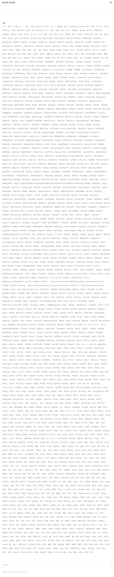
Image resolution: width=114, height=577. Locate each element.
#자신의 (74, 470)
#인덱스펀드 (13, 501)
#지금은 (75, 482)
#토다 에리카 (84, 509)
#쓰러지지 (25, 415)
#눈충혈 (106, 485)
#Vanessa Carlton (85, 493)
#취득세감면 (27, 258)
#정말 (16, 26)
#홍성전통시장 (102, 226)
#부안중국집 (98, 191)
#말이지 (103, 427)
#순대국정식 (26, 223)
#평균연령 (5, 427)
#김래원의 (54, 391)
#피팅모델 (67, 501)
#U (54, 501)
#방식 (61, 485)
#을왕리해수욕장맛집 (67, 191)
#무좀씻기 (96, 117)
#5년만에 (83, 395)
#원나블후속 (26, 70)
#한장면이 (72, 305)
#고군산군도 (6, 368)
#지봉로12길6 (52, 66)
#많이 (45, 34)
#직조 (49, 356)
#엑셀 (53, 533)
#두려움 (104, 529)
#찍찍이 (62, 411)
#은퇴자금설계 (60, 340)
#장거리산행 (89, 85)
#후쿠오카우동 (6, 340)
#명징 (106, 219)
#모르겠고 (93, 407)
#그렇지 (20, 419)
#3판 (101, 372)
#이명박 (38, 544)
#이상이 (91, 458)
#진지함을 (93, 317)
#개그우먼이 (80, 293)
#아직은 (104, 46)
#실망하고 (75, 289)
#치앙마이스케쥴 (7, 85)
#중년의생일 (82, 128)
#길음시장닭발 (77, 140)
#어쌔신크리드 (43, 434)
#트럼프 (24, 505)
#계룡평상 (72, 109)
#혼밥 (21, 246)
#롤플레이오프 (99, 85)
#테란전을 (5, 289)
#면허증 (4, 525)
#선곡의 (82, 270)
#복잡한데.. (66, 278)
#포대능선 (65, 238)
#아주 (63, 30)
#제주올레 (68, 395)
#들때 (84, 462)
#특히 (103, 446)
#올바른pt (84, 179)
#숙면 (52, 521)
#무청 (59, 372)
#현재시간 (100, 411)
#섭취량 (24, 434)
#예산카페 (17, 219)
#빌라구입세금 (6, 93)
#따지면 (4, 391)
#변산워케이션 (25, 168)
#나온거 (34, 395)
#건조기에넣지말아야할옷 (10, 117)
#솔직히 (35, 54)
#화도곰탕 (72, 124)
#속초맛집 (74, 364)
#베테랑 (102, 501)
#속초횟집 (54, 250)
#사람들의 (38, 478)
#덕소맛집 (5, 250)
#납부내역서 (70, 207)
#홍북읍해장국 (45, 124)
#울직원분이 (14, 317)
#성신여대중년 (43, 89)
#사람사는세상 (96, 387)
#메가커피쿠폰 (46, 187)
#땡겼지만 (21, 348)
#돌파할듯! (54, 289)
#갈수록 (70, 54)
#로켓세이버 (70, 121)
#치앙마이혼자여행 (18, 172)
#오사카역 (74, 391)
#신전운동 (90, 199)
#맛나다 (4, 360)
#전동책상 (66, 246)
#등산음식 (70, 219)
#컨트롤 (12, 505)
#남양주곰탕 (88, 219)
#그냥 (32, 26)
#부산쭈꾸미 (96, 215)
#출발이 (59, 348)
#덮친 (83, 415)
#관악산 (104, 517)
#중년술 (25, 77)
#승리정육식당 (25, 148)
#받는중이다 (47, 313)
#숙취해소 (75, 497)
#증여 (24, 478)
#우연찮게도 (29, 313)
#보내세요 (83, 399)
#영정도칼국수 (30, 109)
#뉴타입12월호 (51, 325)
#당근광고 (29, 172)
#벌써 (29, 50)
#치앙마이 (27, 58)
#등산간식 (12, 344)
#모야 (76, 509)
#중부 (4, 454)
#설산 (24, 391)
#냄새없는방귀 (97, 89)
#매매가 (10, 454)
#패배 (36, 509)
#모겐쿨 (51, 73)
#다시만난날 (17, 203)
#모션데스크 (6, 246)
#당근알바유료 (6, 160)
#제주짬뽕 (43, 219)
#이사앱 (14, 195)
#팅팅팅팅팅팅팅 (99, 313)
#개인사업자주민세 (47, 97)
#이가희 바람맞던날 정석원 (48, 301)
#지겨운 (84, 450)
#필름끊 (32, 77)
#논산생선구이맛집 (83, 132)
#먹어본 (4, 356)
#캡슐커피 (29, 427)
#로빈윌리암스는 (82, 305)
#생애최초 (86, 46)
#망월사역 (28, 242)
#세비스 (77, 450)
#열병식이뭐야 (16, 89)
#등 (94, 505)
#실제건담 (66, 419)
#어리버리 (68, 489)
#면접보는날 (69, 274)
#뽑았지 (91, 423)
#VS (106, 58)
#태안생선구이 (18, 101)
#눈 (10, 544)
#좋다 (4, 493)
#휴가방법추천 (72, 101)
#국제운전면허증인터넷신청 (10, 234)
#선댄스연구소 (18, 85)
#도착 (20, 509)
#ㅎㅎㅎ (67, 517)
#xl (15, 454)
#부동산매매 (31, 482)
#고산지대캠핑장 (70, 132)
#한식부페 (57, 383)
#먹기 (87, 446)
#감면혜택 (23, 230)
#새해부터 (95, 372)
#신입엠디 (60, 274)
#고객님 (90, 368)
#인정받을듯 (11, 325)
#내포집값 (60, 81)
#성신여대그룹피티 (73, 179)
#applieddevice (7, 301)
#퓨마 (100, 485)
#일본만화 (61, 544)
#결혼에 (11, 462)
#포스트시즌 (33, 434)
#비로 (53, 395)
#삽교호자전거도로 (90, 144)
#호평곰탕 (88, 124)
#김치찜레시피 (95, 238)
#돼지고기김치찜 (76, 246)
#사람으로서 (50, 387)
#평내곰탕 (96, 124)
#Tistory (30, 552)
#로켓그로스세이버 (49, 121)
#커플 (25, 533)
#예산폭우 (88, 105)
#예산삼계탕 (79, 105)
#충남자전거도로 (48, 38)
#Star (36, 489)
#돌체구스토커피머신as (9, 97)
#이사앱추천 (55, 215)
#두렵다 (10, 423)
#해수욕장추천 (95, 46)
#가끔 (53, 58)
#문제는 (51, 423)
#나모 (67, 548)
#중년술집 (25, 89)
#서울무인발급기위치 (82, 121)
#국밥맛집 (73, 332)
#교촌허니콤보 (57, 230)
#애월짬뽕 (92, 160)
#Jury (36, 442)
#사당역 (16, 493)
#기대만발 (65, 383)
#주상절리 (13, 497)
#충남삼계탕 (51, 105)
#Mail (73, 544)
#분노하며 (46, 266)
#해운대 (18, 540)
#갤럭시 (16, 489)
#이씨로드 (51, 262)
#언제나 (69, 525)
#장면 (55, 497)
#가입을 (32, 387)
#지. (61, 407)
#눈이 (37, 462)
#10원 (84, 513)
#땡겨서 (28, 297)
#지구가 (20, 403)
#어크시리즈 (15, 156)
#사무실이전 (64, 442)
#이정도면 (58, 419)
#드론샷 (89, 30)
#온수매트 (21, 360)
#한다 (93, 478)
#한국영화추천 (56, 360)
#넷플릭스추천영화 (25, 226)
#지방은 (63, 368)
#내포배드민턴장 (7, 66)
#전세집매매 (96, 183)
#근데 (93, 26)
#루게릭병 (81, 474)
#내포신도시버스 (34, 136)
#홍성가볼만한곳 (96, 223)
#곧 (108, 446)
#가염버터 (65, 356)
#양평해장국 (46, 360)
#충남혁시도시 (93, 73)
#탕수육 (23, 536)
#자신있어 (89, 266)
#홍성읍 (33, 238)
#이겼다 (55, 431)
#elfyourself (84, 376)
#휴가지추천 (89, 438)
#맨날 (99, 470)
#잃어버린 (70, 450)
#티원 (4, 489)
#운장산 (27, 395)
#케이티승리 (71, 85)
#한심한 (59, 427)
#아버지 (67, 536)
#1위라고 (70, 266)
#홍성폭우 (96, 105)
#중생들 (4, 309)
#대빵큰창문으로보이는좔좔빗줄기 (12, 274)
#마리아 (106, 536)
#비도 (107, 372)
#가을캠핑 (47, 344)
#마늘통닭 (29, 489)
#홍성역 (86, 360)
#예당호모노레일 (7, 199)
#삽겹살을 (18, 301)
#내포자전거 (67, 73)
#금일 (56, 411)
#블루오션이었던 (77, 278)
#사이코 (4, 478)
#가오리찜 (58, 376)
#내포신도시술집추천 (57, 148)
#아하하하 (5, 411)
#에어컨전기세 (76, 250)
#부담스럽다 (6, 372)
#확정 (104, 478)
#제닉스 (20, 454)
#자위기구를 (19, 383)
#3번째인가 (105, 293)
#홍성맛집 (52, 42)
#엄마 (96, 544)
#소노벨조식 (37, 172)
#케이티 (65, 466)
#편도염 (30, 442)
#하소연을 (85, 407)
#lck (71, 423)
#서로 (59, 434)
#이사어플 (64, 215)
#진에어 (11, 376)
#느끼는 (35, 419)
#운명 (4, 529)
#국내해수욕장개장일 (50, 113)
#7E (53, 297)
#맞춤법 (47, 58)
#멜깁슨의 (50, 309)
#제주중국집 (51, 203)
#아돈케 (75, 270)
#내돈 (25, 376)
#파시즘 (39, 513)
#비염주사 (29, 195)
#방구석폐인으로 (22, 325)
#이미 (60, 470)
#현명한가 (13, 297)
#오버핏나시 (27, 132)
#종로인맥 (101, 176)
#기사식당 (15, 368)
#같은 (35, 485)
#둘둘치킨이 (78, 313)
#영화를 (31, 462)
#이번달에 (58, 513)
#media (82, 30)
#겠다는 (103, 325)
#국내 (25, 509)
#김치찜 (50, 529)
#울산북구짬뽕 (18, 105)
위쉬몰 (4, 569)
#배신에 (36, 383)
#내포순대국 (87, 117)
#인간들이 (5, 395)
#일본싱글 (34, 415)
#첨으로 (25, 387)
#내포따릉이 (84, 73)
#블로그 (50, 552)
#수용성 (28, 372)
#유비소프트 (54, 442)
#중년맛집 (34, 89)
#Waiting (20, 513)
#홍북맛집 (55, 124)
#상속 (14, 529)
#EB (37, 454)
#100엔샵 (58, 423)
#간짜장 (104, 509)
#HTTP (10, 26)
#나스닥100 (58, 234)
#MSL (68, 544)
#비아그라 (42, 548)
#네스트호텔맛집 (74, 211)
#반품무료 (29, 121)
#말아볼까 (21, 293)
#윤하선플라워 (72, 89)
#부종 (43, 493)
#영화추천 (56, 525)
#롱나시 (75, 399)
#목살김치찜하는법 (61, 109)
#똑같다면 (102, 340)
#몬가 (103, 42)
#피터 (17, 536)
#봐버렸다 (5, 297)
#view (94, 536)
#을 (87, 474)
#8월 (49, 544)
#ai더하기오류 (32, 164)
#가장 (96, 34)
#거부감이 (58, 309)
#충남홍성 (42, 230)
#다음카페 (35, 501)
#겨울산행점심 (35, 70)
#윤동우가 (89, 293)
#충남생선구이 (100, 97)
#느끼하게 (101, 376)
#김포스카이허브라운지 (36, 62)
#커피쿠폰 (52, 364)
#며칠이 (64, 305)
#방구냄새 (20, 356)
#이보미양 (28, 309)
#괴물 (23, 552)
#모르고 (65, 50)
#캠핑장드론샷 (52, 164)
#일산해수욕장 (90, 529)
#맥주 (102, 544)
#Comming (82, 391)
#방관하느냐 (40, 329)
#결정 (12, 485)
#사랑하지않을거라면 (76, 156)
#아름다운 (101, 521)
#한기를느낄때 (90, 97)
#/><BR (58, 278)
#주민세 (4, 521)
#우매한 (90, 395)
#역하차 (68, 321)
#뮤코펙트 (56, 368)
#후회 (11, 548)
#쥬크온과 (28, 281)
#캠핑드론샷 (42, 164)
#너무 (40, 34)
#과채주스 (5, 352)
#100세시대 (74, 372)
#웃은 (41, 403)
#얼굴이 (56, 454)
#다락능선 (25, 219)
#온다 (98, 478)
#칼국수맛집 (70, 340)
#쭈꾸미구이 (67, 336)
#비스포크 (16, 340)
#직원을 (47, 470)
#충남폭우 (104, 105)
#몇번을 (73, 348)
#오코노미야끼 (41, 525)
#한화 (45, 513)
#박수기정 (93, 344)
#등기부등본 (65, 478)
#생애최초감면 (87, 38)
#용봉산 (58, 493)
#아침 (63, 58)
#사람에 (66, 391)
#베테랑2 (106, 199)
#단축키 (88, 533)
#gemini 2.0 (16, 187)
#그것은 (47, 415)
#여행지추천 (22, 442)
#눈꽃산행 (34, 364)
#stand (90, 462)
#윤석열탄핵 (31, 199)
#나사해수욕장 (6, 203)
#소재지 (81, 470)
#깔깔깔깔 (36, 281)
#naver (83, 548)
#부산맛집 (72, 438)
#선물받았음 (51, 274)
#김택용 (67, 34)
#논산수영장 (106, 109)
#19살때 (32, 329)
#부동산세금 (47, 399)
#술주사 (41, 156)
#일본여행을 (18, 407)
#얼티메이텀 (27, 438)
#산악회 (42, 446)
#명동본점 (66, 242)
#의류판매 (82, 364)
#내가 (27, 26)
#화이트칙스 (49, 376)
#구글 (103, 548)
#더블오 (96, 438)
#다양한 (103, 458)
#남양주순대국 (6, 42)
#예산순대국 (69, 117)
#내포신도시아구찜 (60, 152)
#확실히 (42, 54)
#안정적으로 (21, 379)
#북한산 (106, 34)
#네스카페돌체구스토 (8, 242)
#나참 (94, 403)
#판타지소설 (22, 544)
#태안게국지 (61, 203)
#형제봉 (103, 50)
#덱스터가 (60, 325)
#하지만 (46, 26)
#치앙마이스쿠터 (30, 81)
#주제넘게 (18, 266)
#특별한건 (101, 317)
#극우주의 (19, 376)
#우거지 (11, 391)
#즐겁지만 (54, 458)
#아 (60, 482)
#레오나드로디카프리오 (17, 211)
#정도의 (63, 446)
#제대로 (67, 521)
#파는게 (86, 340)
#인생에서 (39, 399)
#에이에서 (13, 285)
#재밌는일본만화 (14, 254)
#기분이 (49, 446)
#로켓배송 (88, 42)
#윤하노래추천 (53, 89)
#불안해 (31, 407)
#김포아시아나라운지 (95, 101)
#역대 (11, 478)
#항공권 (79, 517)
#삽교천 (49, 497)
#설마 (49, 525)
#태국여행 (60, 517)
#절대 (4, 470)
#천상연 (4, 376)
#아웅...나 (87, 278)
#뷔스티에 (47, 407)
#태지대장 (34, 431)
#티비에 (70, 446)
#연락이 (72, 387)
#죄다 (61, 431)
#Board (21, 497)
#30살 (4, 423)
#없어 (57, 30)
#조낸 (20, 34)
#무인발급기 (95, 427)
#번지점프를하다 (95, 474)
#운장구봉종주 (61, 85)
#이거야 (37, 423)
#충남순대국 (35, 223)
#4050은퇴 (60, 62)
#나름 (19, 54)
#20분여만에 (61, 329)
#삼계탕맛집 (76, 407)
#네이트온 (96, 58)
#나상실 (45, 536)
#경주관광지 (37, 360)
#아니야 (72, 50)
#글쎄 (4, 458)
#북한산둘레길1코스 (37, 176)
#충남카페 (67, 234)
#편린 (40, 364)
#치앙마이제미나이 (84, 81)
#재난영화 (5, 485)
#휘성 (29, 536)
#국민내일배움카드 (53, 223)
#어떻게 (41, 485)
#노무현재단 (39, 46)
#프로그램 (31, 544)
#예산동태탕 (29, 101)
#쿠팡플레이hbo (72, 136)
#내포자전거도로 (16, 77)
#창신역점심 (83, 176)
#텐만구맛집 (23, 160)
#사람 (70, 552)
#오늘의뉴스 (34, 403)
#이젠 (80, 485)
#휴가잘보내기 (61, 101)
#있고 (36, 470)
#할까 (41, 470)
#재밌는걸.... (22, 285)
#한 (99, 517)
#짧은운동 (50, 270)
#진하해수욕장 (62, 438)
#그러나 (89, 454)
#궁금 (88, 489)
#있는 (56, 34)
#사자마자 (29, 379)
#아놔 (61, 34)
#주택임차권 (86, 246)
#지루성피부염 (97, 466)
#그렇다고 (68, 431)
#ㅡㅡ (21, 26)
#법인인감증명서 (38, 348)
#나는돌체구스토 (19, 109)
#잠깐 (4, 54)
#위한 (102, 482)
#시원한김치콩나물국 (85, 89)
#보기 (41, 489)
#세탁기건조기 (60, 219)
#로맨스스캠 (81, 230)
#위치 (17, 521)
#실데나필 (15, 230)
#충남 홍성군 (93, 352)
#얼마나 (4, 474)
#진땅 (4, 325)
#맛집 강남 (70, 329)
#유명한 (106, 505)
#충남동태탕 (38, 101)
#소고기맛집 (48, 332)
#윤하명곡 (63, 89)
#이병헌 (57, 529)
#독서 (11, 533)
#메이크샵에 (55, 266)
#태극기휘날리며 (89, 501)
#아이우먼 (92, 274)
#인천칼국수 (106, 223)
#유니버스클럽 (83, 195)
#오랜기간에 (76, 321)
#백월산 (74, 352)
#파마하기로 (19, 313)
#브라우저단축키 (81, 207)
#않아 (9, 470)
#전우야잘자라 (63, 113)
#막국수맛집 (103, 352)
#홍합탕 (53, 505)
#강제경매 (30, 446)
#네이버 (17, 62)
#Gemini (48, 46)
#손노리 (55, 485)
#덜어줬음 (107, 270)
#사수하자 (97, 266)
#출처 (17, 525)
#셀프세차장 (63, 462)
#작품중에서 (92, 305)
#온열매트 (20, 344)
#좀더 (24, 54)
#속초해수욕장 (88, 34)
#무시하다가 (38, 321)
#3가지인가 (62, 293)
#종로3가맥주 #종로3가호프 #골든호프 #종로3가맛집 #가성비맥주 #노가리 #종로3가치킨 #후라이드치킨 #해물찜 (55, 183)
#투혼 (88, 540)
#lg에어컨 (71, 344)
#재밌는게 (47, 297)
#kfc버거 (107, 258)
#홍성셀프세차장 (29, 144)
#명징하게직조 (87, 148)
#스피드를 (40, 376)
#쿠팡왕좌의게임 (60, 136)
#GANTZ (80, 348)
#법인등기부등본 (50, 348)
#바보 (91, 544)
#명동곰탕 (89, 172)
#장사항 (4, 254)
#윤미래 (104, 533)
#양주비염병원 (55, 172)
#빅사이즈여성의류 (37, 30)
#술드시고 (73, 301)
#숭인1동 (58, 242)
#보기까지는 (78, 297)
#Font (42, 517)
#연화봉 (46, 391)
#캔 (47, 517)
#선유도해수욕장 (18, 399)
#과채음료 (101, 329)
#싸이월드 (91, 548)
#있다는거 (96, 50)
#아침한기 (81, 97)
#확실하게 (63, 454)
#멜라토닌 (50, 54)
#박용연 (45, 482)
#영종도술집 (50, 109)
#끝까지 (71, 434)
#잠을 (16, 431)
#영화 (86, 552)
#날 (53, 493)
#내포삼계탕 (61, 105)
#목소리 (88, 536)
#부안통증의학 (64, 168)
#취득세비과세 (36, 148)
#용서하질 (86, 297)
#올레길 (96, 364)
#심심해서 (20, 395)
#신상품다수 (101, 309)
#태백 (98, 509)
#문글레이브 (81, 258)
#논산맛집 (46, 258)
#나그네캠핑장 (93, 136)
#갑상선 (82, 497)
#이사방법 (76, 336)
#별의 (27, 403)
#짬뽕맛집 (24, 340)
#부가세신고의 (6, 270)
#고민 (86, 544)
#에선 (28, 293)
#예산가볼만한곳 (7, 219)
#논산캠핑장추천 (19, 140)
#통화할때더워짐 (19, 73)
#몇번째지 (97, 293)
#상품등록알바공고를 (53, 305)
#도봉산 (52, 50)
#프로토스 (21, 501)
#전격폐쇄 (43, 262)
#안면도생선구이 (7, 101)
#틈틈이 (45, 50)
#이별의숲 (72, 258)
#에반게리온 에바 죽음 (50, 321)
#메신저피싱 (13, 442)
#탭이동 (94, 246)
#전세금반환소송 (7, 46)
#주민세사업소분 (15, 207)
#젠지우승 (89, 191)
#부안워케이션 (36, 168)
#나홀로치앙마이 (97, 81)
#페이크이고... (75, 285)
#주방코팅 (5, 211)
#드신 (31, 262)
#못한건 (25, 301)
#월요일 (11, 521)
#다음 (16, 38)
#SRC (10, 489)
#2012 (31, 423)
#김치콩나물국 (44, 442)
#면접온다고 (90, 270)
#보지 (33, 521)
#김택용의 (54, 293)
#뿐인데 (44, 423)
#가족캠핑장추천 (38, 242)
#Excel (59, 533)
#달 (50, 536)
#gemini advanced (44, 191)
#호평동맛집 (58, 336)
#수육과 (55, 399)
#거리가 (4, 462)
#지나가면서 (33, 325)
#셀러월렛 (97, 66)
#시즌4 (65, 434)
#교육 (98, 548)
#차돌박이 (90, 513)
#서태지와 (48, 485)
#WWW (60, 26)
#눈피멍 (34, 105)
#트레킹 (106, 540)
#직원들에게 (98, 258)
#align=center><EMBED (28, 278)
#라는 (29, 54)
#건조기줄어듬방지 (91, 113)
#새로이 (4, 379)
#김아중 (4, 540)
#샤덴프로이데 (85, 242)
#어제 (67, 458)
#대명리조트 (60, 474)
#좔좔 (99, 407)
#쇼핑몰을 (78, 46)
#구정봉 (61, 250)
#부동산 (94, 540)
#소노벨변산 (33, 42)
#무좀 (60, 497)
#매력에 (15, 458)
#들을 (51, 411)
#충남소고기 (6, 148)
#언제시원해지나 (69, 93)
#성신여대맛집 (95, 383)
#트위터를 (78, 274)
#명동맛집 (91, 399)
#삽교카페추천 (88, 140)
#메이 (23, 485)
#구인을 (49, 383)
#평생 (103, 474)
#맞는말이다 (15, 321)
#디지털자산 (95, 242)
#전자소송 (71, 254)
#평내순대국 (15, 168)
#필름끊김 (55, 407)
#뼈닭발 (15, 226)
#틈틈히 (18, 50)
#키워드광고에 (79, 266)
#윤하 (36, 552)
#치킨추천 (79, 340)
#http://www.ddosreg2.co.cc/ (28, 289)
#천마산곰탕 (63, 124)
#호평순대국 (6, 168)
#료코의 (77, 329)
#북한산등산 (65, 223)
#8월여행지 (98, 199)
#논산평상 (88, 109)
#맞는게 (65, 360)
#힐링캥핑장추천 (7, 140)
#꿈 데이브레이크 (104, 321)
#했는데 (102, 450)
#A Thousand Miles (83, 387)
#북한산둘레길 (40, 340)
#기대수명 (79, 434)
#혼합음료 (28, 419)
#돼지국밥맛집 (63, 258)
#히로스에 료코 (92, 521)
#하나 (95, 533)
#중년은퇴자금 (69, 62)
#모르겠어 (5, 505)
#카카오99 (45, 317)
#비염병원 (75, 234)
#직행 (77, 368)
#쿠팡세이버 (61, 121)
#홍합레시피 (6, 121)
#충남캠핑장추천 (48, 207)
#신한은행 (88, 58)
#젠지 (28, 30)
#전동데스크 (42, 203)
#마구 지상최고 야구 (79, 325)
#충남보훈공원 (49, 242)
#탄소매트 (74, 223)
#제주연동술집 (70, 164)
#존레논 (44, 474)
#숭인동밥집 (93, 176)
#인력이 (25, 305)
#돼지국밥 (80, 50)
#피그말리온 (87, 517)
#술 (77, 536)
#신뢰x (15, 160)
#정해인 (15, 332)
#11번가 (11, 50)
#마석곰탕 (80, 124)
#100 (9, 58)
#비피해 (4, 442)
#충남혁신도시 (43, 42)
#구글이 (11, 383)
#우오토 (22, 121)
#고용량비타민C (56, 238)
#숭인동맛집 (26, 179)
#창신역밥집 (17, 179)
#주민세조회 (37, 215)
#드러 (32, 411)
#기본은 (4, 450)
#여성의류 (21, 529)
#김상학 (46, 85)
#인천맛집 (98, 431)
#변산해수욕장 (85, 403)
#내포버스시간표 (7, 136)
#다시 (4, 38)
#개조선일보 (38, 313)
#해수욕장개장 (6, 332)
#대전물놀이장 (17, 113)
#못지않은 (68, 403)
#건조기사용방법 (25, 117)
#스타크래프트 (24, 38)
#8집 (42, 438)
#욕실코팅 (24, 336)
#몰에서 (28, 348)
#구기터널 (28, 246)
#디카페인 (55, 415)
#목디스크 (94, 525)
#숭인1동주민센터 (101, 152)
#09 (29, 474)
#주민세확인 (22, 97)
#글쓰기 (31, 533)
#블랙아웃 (88, 50)
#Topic (106, 442)
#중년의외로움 (67, 140)
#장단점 (103, 493)
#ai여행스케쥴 (63, 160)
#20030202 (44, 289)
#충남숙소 (86, 203)
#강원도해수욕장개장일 (29, 203)
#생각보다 (32, 458)
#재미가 (99, 434)
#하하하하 (99, 442)
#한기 (74, 489)
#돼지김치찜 (75, 242)
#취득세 (57, 478)
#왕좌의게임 (66, 352)
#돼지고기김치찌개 (8, 434)
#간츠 (22, 489)
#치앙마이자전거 (7, 81)
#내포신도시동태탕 (49, 101)
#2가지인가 (71, 293)
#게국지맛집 (25, 254)
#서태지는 (39, 391)
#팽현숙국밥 (49, 176)
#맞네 (25, 407)
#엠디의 (85, 274)
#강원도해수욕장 (29, 46)
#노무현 (10, 38)
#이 (96, 513)
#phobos (104, 297)
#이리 (87, 26)
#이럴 (11, 450)
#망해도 (15, 270)
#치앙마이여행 (37, 344)
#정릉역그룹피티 (7, 183)
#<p (52, 278)
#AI (101, 34)
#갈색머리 (95, 482)
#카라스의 (69, 297)
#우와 (25, 462)
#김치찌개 (5, 536)
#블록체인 (36, 246)
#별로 (72, 458)
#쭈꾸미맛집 (48, 336)
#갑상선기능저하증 (33, 493)
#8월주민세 (16, 191)
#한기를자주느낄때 (60, 97)
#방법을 (96, 450)
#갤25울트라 (6, 172)
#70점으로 (24, 329)
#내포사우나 (81, 66)
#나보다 (11, 438)
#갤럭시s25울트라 (84, 187)
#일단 (35, 50)
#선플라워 (18, 387)
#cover (100, 497)
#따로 (88, 478)
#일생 (39, 505)
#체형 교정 (63, 344)
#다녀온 (4, 407)
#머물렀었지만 (64, 317)
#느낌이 (42, 454)
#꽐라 (21, 431)
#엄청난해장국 (96, 187)
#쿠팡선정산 (106, 66)
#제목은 (14, 403)
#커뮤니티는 (70, 262)
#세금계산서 (27, 517)
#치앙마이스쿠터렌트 (94, 77)
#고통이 (93, 446)
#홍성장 (67, 148)
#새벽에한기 (72, 97)
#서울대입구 (88, 419)
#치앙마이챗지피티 (71, 81)
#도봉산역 (32, 376)
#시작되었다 (29, 470)
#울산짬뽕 (84, 211)
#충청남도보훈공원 (48, 132)
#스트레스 (63, 552)
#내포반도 (46, 172)
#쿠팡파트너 (48, 211)
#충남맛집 (66, 372)
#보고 (37, 533)
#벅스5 (54, 144)
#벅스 (31, 509)
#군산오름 (15, 238)
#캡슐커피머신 (102, 344)
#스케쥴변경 (73, 160)
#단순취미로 (105, 262)
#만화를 (86, 411)
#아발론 (4, 501)
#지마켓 (69, 58)
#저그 (28, 501)
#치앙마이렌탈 (18, 81)
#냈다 (82, 372)
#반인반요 (42, 309)
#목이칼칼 (59, 73)
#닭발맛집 (102, 246)
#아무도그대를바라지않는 (68, 128)
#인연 (61, 536)
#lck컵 (16, 183)
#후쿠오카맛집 (83, 352)
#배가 (23, 450)
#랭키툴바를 (91, 289)
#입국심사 (66, 427)
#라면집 (62, 415)
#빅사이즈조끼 (6, 132)
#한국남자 (79, 458)
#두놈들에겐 (23, 270)
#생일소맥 (91, 128)
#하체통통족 (23, 332)
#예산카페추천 (60, 199)
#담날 (36, 262)
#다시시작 (96, 493)
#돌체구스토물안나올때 (103, 93)
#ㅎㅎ (81, 58)
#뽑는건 (107, 274)
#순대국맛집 (69, 42)
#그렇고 (47, 427)
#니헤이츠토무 (82, 77)
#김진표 (4, 62)
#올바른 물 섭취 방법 (8, 128)
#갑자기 (76, 54)
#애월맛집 (19, 258)
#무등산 (10, 493)
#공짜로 (54, 470)
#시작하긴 (100, 274)
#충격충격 (10, 266)
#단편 (23, 521)
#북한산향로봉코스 (63, 144)
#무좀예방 (44, 372)
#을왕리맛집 (86, 250)
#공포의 (80, 442)
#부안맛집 (101, 336)
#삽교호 (101, 415)
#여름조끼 (16, 42)
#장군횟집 (67, 176)
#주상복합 (32, 505)
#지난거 (65, 301)
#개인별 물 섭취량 (22, 128)
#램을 (86, 442)
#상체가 (59, 379)
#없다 (15, 58)
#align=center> (43, 278)
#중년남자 (13, 34)
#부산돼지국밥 (91, 356)
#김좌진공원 (37, 132)
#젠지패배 (80, 85)
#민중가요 (58, 466)
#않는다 (20, 470)
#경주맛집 (31, 391)
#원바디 (90, 364)
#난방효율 (57, 211)
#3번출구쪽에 (88, 313)
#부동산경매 (14, 482)
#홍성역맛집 (17, 124)
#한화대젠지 (104, 73)
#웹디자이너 (70, 540)
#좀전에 (11, 313)
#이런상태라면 (37, 297)
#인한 (94, 470)
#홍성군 (11, 415)
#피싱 (94, 517)
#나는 (103, 489)
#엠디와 (27, 274)
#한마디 (64, 509)
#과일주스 (5, 482)
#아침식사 (40, 521)
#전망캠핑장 (59, 132)
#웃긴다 (72, 529)
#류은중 (53, 85)
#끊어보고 (13, 293)
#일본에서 (51, 474)
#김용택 (44, 529)
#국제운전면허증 (71, 474)
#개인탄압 (63, 179)
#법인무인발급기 (96, 121)
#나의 (66, 26)
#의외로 (73, 427)
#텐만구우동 (32, 160)
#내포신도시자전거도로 (74, 38)
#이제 (72, 478)
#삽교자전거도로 (36, 38)
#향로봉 (87, 482)
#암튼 (4, 431)
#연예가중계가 (44, 293)
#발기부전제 (82, 521)
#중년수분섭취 (43, 128)
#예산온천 (74, 195)
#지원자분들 (58, 270)
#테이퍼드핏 (78, 219)
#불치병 (94, 485)
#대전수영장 (6, 230)
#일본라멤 (63, 313)
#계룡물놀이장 (6, 113)
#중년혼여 (56, 77)
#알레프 (69, 399)
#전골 (69, 482)
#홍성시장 (5, 207)
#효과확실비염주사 (78, 172)
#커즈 (33, 234)
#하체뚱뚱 (77, 70)
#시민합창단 (89, 348)
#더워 (81, 482)
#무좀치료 (76, 403)
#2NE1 (59, 364)
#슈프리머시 (23, 458)
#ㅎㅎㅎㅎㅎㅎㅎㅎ (93, 325)
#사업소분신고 (49, 93)
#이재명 (107, 411)
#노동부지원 (73, 466)
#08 (33, 474)
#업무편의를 (15, 262)
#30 (97, 501)
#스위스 (107, 544)
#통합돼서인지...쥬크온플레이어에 (12, 281)
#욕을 (41, 419)
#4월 (98, 489)
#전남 (101, 525)
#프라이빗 (76, 415)
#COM (74, 521)
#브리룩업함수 (76, 148)
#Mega (50, 466)
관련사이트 (5, 565)
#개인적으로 (106, 470)
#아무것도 (5, 466)
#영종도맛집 (18, 46)
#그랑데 (107, 415)
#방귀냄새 (12, 356)
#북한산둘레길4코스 (100, 172)
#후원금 (23, 493)
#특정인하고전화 (31, 73)
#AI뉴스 (64, 211)
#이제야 (49, 431)
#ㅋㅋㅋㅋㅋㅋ (71, 411)
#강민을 (55, 313)
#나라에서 (74, 379)
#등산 (75, 552)
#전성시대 (52, 434)
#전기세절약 (25, 364)
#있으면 (62, 450)
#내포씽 (75, 73)
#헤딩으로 (20, 309)
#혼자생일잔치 (100, 128)
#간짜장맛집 (6, 238)
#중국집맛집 (50, 340)
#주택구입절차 (6, 191)
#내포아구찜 (49, 152)
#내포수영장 (30, 66)
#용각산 (70, 454)
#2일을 (73, 317)
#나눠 (27, 399)
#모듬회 (82, 505)
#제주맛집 (52, 372)
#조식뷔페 (55, 344)
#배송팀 (34, 274)
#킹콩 (100, 540)
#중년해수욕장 (83, 101)
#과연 (48, 509)
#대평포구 (28, 356)
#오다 (82, 478)
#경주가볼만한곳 (105, 254)
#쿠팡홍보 (101, 144)
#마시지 (71, 360)
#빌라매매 (58, 387)
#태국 (44, 540)
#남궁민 (35, 517)
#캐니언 (31, 368)
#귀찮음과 (5, 278)
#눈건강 (71, 462)
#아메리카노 (37, 536)
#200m (80, 427)
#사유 (28, 521)
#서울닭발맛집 (92, 207)
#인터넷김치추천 (99, 70)
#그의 (51, 478)
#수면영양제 (82, 226)
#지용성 (58, 246)
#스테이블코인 (32, 230)
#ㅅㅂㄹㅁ (34, 34)
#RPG (10, 552)
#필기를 (65, 387)
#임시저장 (24, 466)
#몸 (53, 509)
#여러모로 (12, 379)
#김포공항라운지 (80, 199)
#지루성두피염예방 (37, 93)
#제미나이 (39, 26)
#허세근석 (67, 407)
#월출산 (75, 505)
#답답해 (89, 505)
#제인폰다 (75, 376)
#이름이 (87, 427)
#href (94, 497)
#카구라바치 (16, 70)
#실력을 (41, 395)
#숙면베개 (36, 438)
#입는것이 (21, 297)
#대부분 (56, 450)
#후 (58, 58)
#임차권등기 (21, 30)
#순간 (33, 58)
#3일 (56, 462)
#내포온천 (89, 66)
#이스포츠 (17, 552)
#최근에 (92, 442)
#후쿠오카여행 (6, 364)
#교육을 (102, 379)
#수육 (73, 501)
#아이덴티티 (18, 533)
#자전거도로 (80, 529)
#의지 (12, 536)
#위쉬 (35, 309)
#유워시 (71, 215)
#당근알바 (70, 199)
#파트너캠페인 (54, 128)
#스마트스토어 (25, 234)
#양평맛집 (93, 376)
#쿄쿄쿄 (97, 368)
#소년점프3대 (6, 70)
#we (77, 478)
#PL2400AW (82, 301)
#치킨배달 (104, 364)
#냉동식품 (48, 501)
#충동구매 (5, 497)
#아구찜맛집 (99, 332)
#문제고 (4, 344)
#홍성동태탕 (57, 187)
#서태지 (75, 58)
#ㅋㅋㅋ (53, 26)
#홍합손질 (13, 348)
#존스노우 (32, 332)
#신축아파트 (40, 387)
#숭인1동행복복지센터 (74, 152)
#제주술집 (51, 219)
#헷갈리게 (38, 379)
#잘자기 (75, 395)
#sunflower (20, 427)
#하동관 (58, 509)
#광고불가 (32, 270)
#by (73, 536)
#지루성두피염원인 (36, 254)
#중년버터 (40, 77)
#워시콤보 (21, 195)
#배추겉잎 (79, 62)
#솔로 (83, 540)
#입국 (19, 505)
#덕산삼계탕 (70, 105)
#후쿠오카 (65, 529)
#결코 (90, 391)
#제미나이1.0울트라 (103, 160)
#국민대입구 (15, 152)
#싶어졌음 (5, 293)
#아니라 (102, 454)
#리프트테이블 (97, 219)
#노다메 (55, 536)
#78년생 (88, 466)
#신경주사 (50, 234)
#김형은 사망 (54, 317)
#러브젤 (38, 411)
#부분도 (4, 383)
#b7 (102, 368)
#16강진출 (36, 372)
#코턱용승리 (41, 270)
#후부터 (82, 289)
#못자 (78, 344)
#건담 (62, 548)
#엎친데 (56, 332)
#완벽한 (61, 458)
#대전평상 (80, 109)
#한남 (45, 364)
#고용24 (37, 195)
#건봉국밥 (83, 234)
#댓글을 (77, 423)
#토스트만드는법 (15, 215)
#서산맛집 (94, 340)
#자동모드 (36, 356)
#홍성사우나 (62, 66)
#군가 (41, 501)
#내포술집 (38, 207)
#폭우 (100, 536)
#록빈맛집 (15, 121)
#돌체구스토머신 (7, 109)
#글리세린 (67, 497)
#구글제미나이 (98, 30)
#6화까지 (29, 321)
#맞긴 (23, 321)
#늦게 (90, 450)
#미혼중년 (58, 140)
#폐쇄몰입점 (92, 309)
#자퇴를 (4, 415)
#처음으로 (58, 54)
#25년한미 (59, 93)
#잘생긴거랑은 (50, 329)
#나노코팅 (79, 254)
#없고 (98, 423)
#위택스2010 (49, 156)
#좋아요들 (85, 321)
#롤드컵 (11, 258)
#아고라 (92, 509)
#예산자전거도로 (60, 38)
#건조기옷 (102, 113)
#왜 (62, 521)
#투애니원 (66, 364)
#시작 (91, 552)
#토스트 (60, 489)
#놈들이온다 (88, 156)
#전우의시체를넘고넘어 (76, 113)
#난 (10, 509)
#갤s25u (84, 168)
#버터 (43, 497)
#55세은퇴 (29, 211)
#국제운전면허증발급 (47, 246)
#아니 (17, 466)
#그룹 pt (104, 183)
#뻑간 (11, 407)
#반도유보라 (94, 360)
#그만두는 (97, 395)
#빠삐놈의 (60, 395)
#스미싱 (4, 258)
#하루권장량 (37, 250)
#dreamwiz (16, 446)
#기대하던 (99, 289)
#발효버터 (40, 199)
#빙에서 (39, 266)
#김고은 (81, 466)
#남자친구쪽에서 (25, 317)
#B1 (35, 427)
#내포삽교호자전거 (77, 144)
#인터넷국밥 (54, 179)
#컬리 (60, 391)
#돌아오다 (40, 458)
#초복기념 (24, 262)
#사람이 (86, 434)
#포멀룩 (24, 191)
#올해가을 (91, 93)
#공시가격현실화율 (96, 203)
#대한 (11, 474)
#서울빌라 (93, 329)
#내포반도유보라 (27, 187)
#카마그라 (46, 250)
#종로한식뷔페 (6, 179)
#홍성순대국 (78, 117)
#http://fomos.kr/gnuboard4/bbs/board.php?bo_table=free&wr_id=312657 (77, 281)
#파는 (15, 470)
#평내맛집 (96, 42)
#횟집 (57, 521)
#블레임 (83, 368)
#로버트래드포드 (30, 85)
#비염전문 (28, 344)
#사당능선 (46, 168)
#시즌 (48, 493)
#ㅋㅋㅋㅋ (99, 26)
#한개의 (4, 438)
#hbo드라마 (74, 238)
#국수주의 (74, 419)
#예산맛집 (5, 348)
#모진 (103, 423)
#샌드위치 (81, 533)
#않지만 (96, 454)
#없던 (61, 403)
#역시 (69, 493)
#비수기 (89, 415)
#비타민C (74, 485)
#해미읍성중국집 (100, 140)
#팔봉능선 (58, 352)
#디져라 (79, 317)
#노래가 (40, 427)
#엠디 (103, 419)
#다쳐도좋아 (49, 419)
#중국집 (4, 517)
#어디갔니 (50, 352)
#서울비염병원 (66, 172)
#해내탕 (88, 372)
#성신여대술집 (85, 336)
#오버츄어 (28, 497)
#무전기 (69, 415)
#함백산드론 (58, 176)
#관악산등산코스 (98, 391)
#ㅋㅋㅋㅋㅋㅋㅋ (51, 438)
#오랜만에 (75, 30)
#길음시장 (80, 438)
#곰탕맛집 (95, 254)
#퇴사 (82, 536)
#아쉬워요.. (14, 278)
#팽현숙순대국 (26, 215)
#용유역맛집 (41, 109)
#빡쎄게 (61, 321)
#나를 (4, 58)
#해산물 (69, 505)
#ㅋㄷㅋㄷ (85, 344)
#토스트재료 (34, 219)
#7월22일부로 (60, 262)
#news (106, 26)
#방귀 (64, 493)
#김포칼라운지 (49, 62)
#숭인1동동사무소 (88, 152)
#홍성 (33, 513)
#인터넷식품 (45, 179)
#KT (9, 529)
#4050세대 (82, 309)
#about (70, 513)
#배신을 (12, 395)
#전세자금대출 (90, 54)
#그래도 (79, 34)
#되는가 (87, 470)
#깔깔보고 (90, 258)
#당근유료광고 (98, 156)
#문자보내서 (95, 297)
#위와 (107, 391)
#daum (49, 548)
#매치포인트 (73, 533)
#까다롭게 (74, 309)
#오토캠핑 (87, 485)
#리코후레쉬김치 (7, 73)
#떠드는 (63, 266)
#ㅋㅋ (20, 58)
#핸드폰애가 (13, 360)
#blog (11, 62)
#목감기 (79, 544)
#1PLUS (91, 301)
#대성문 (28, 360)
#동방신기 (31, 540)
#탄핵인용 (46, 238)
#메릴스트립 (6, 446)
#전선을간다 (42, 466)
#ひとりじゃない (7, 387)
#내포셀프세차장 (17, 144)
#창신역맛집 (35, 179)
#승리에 (81, 379)
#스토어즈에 (93, 321)
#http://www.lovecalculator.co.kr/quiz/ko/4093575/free (48, 285)
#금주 (73, 517)
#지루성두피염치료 (69, 230)
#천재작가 (56, 446)
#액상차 (43, 356)
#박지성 (58, 540)
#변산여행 (107, 234)
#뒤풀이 (37, 529)
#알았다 (10, 431)
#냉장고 (79, 501)
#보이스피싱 (11, 54)
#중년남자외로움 (48, 140)
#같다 (83, 54)
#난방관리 (45, 195)
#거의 (76, 446)
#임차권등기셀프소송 (61, 156)
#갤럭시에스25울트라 (95, 168)
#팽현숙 (38, 450)
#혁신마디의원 (74, 168)
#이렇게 (99, 54)
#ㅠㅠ (68, 30)
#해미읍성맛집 (58, 226)
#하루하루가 (101, 403)
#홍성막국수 (26, 124)
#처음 (80, 552)
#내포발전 (52, 81)
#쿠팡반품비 (38, 121)
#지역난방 (48, 368)
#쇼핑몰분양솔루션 (29, 266)
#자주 (89, 497)
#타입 (103, 438)
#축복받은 (39, 407)
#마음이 (42, 509)
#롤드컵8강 (6, 77)
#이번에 (4, 50)
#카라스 (50, 462)
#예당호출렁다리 (38, 226)
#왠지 (9, 458)
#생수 (17, 485)
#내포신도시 (73, 26)
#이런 (51, 34)
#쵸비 (39, 238)
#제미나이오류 (6, 164)
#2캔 (4, 266)
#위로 (43, 533)
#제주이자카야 (95, 164)
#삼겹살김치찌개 (104, 207)
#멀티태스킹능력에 (65, 289)
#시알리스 (73, 442)
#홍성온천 (56, 191)
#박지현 (77, 454)
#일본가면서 (6, 321)
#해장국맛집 (37, 258)
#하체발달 (69, 70)
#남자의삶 (91, 234)
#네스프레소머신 (84, 223)
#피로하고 (52, 379)
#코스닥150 (100, 230)
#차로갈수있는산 (38, 152)
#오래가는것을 (80, 262)
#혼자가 (49, 454)
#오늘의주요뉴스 (15, 223)
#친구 (35, 548)
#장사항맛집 (90, 230)
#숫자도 (100, 305)
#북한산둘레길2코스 (23, 176)
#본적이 (14, 372)
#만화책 (4, 533)
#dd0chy (5, 317)
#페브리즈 (5, 419)
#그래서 (77, 513)
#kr (64, 505)
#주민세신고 (46, 215)
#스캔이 (12, 289)
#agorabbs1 (34, 301)
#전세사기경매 (54, 195)
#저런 (51, 513)
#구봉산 (107, 497)
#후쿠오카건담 (42, 160)
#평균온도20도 (81, 93)
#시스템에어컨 (29, 454)
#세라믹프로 (25, 156)
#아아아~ (32, 336)
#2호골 (4, 509)
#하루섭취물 (34, 128)
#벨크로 (41, 415)
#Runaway (13, 517)
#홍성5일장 (54, 168)
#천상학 (39, 85)
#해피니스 (37, 497)
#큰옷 (79, 383)
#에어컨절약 (106, 250)
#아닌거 (12, 411)
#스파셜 (86, 317)
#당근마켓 (60, 42)
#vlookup (56, 356)
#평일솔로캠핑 (83, 136)
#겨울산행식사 (46, 70)
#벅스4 (47, 144)
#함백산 (18, 434)
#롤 (102, 58)
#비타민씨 (71, 368)
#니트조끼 (86, 383)
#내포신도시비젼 (42, 81)
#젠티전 (104, 187)
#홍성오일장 (39, 211)
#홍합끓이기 (105, 117)
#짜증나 (101, 513)
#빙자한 (16, 336)
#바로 (73, 34)
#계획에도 (68, 325)
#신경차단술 (39, 368)
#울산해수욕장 (84, 238)
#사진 (56, 552)
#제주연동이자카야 (83, 164)
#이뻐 (23, 446)
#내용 (39, 482)
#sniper (55, 548)
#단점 (63, 525)
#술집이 (4, 313)
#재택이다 (42, 305)
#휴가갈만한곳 (24, 238)
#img (64, 54)
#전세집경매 (97, 38)
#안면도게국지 (26, 250)
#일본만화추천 (102, 356)
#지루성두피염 (80, 356)
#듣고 (52, 30)
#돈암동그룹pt (94, 179)
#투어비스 (19, 438)
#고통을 (95, 379)
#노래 (23, 548)
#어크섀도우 (6, 156)
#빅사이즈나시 (17, 132)
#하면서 (16, 450)
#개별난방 (79, 360)
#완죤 (53, 427)
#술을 (56, 403)
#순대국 (28, 548)
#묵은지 (28, 485)
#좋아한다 (46, 505)
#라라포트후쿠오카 (20, 199)
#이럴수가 (106, 466)
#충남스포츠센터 (41, 66)
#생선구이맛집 (79, 42)
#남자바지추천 (96, 250)
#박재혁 (62, 399)
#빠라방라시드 (75, 548)
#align (81, 419)
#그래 (47, 458)
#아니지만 (84, 423)
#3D (105, 525)
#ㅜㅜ (4, 26)
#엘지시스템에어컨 (70, 226)
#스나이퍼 (12, 513)
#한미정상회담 (6, 399)
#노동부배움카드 (87, 70)
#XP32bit (35, 293)
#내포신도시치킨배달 (99, 148)
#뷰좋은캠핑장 (80, 191)
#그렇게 (106, 434)
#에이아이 (65, 46)
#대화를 (45, 411)
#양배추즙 (42, 352)
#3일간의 (40, 332)
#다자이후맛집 (64, 195)
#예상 (98, 529)
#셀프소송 (5, 223)
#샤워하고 (20, 411)
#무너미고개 (53, 254)
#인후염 (47, 489)
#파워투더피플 (99, 348)
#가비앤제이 (106, 431)
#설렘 (64, 513)
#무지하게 (18, 423)
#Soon (75, 431)
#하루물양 (46, 148)
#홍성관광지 (38, 113)
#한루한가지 (6, 262)
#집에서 (30, 478)
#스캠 (45, 254)
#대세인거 (28, 352)
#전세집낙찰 (26, 93)
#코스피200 (30, 450)
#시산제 (4, 544)
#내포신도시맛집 (27, 207)
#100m (107, 482)
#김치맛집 (54, 258)
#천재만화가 (88, 62)
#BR (40, 50)
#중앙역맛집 (64, 332)
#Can (45, 450)
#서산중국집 (6, 144)
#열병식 (31, 340)
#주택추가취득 (43, 73)
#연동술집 (61, 164)
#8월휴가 (99, 234)
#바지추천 (15, 246)
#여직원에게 (42, 274)
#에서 (59, 505)
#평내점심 (104, 164)
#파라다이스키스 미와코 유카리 (12, 305)
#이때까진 (66, 309)
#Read (96, 462)
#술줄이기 (87, 215)
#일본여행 (43, 552)
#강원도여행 (33, 466)
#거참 (105, 407)
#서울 (44, 544)
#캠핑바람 (92, 211)
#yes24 (52, 517)
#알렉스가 (73, 383)
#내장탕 (18, 415)
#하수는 (107, 305)
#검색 (77, 540)
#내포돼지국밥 (58, 117)
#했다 (12, 427)
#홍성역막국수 (6, 124)
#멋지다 (103, 462)
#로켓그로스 (6, 30)
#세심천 (49, 230)
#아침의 (93, 411)
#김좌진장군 (82, 332)
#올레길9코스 (6, 226)
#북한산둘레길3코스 (8, 176)
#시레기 (12, 352)
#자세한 (79, 411)
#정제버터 (48, 77)
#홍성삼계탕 (42, 105)
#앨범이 (65, 423)
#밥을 (32, 399)
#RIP (46, 521)
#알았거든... (45, 281)
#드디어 (26, 34)
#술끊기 (43, 462)
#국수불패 (5, 285)
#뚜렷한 (42, 383)
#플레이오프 (29, 529)
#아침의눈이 (67, 270)
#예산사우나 (71, 66)
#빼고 (50, 450)
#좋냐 (27, 411)
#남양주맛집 (56, 46)
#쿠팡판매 (24, 42)
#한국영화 (51, 540)
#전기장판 (86, 525)
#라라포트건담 (53, 160)
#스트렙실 (40, 336)
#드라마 (16, 548)
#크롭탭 (43, 223)
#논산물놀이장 (28, 113)
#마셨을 (97, 262)
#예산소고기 (15, 148)
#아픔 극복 (37, 187)
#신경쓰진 (12, 309)
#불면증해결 (48, 226)
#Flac (14, 509)
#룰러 (72, 46)
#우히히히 (20, 352)
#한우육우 (75, 176)
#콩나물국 (32, 525)
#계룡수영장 (97, 109)
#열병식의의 (6, 89)
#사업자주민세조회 (34, 97)
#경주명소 (78, 203)
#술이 (82, 446)
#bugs (25, 423)
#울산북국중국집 (7, 105)
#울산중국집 (6, 195)
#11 (99, 533)
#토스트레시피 (92, 226)
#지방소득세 (23, 368)
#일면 (67, 485)
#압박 (48, 533)
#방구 (71, 509)
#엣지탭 (27, 105)
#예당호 (53, 489)
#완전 (20, 517)
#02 (38, 474)
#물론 (105, 54)
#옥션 (75, 525)
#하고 (47, 30)
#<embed (28, 383)
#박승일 (77, 462)
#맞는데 (45, 379)
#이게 (93, 489)
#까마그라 (79, 215)
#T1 (80, 525)
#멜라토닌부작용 (60, 207)
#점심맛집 (91, 332)
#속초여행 (81, 489)
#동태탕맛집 (41, 234)
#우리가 (45, 478)
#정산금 (94, 336)
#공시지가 (23, 482)
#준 (64, 540)
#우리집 (38, 540)
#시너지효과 (53, 482)
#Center (24, 62)
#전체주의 (24, 525)
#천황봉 (11, 540)
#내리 (108, 379)
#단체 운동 (103, 179)
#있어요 (4, 513)
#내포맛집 (5, 34)
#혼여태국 (64, 77)
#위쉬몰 (81, 26)
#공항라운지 (49, 403)
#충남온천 (70, 203)
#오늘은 (59, 50)
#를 (99, 446)
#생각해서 (83, 431)
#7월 (54, 544)
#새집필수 (34, 156)
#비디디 (103, 242)
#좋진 (35, 352)
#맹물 (36, 446)
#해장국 (27, 513)
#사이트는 (99, 399)
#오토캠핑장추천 (7, 336)
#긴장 (65, 533)
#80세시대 (72, 77)
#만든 (98, 458)
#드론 (12, 466)
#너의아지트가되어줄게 (69, 187)
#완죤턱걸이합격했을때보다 (10, 329)
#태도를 (66, 379)
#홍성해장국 (32, 191)
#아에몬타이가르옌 (47, 136)
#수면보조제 (62, 254)
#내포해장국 (35, 124)
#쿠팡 (13, 30)
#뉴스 (15, 544)
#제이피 (67, 250)
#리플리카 (99, 270)
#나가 (27, 431)
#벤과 (60, 301)
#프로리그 (40, 58)
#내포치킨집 (6, 152)
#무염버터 (16, 364)
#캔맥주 (99, 505)
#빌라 (24, 474)
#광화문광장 (6, 403)
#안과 (83, 454)
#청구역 (70, 313)
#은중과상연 (17, 93)
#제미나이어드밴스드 (19, 164)
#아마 (64, 482)
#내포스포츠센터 (19, 66)
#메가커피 (20, 242)
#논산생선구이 (95, 132)
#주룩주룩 (19, 462)
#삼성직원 (17, 478)
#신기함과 (90, 262)
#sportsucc (36, 317)
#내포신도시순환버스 (20, 136)
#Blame (96, 419)
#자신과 (18, 391)
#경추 (86, 458)
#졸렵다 (72, 356)
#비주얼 (59, 501)
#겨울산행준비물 (15, 250)
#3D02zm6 (60, 297)
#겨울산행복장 (49, 199)
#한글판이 (85, 329)
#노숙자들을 (34, 305)
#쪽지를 (105, 387)
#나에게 (11, 525)
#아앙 (24, 50)
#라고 (95, 415)
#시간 (24, 540)
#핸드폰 (4, 548)
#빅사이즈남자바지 (58, 70)
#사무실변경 (97, 62)
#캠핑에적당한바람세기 (33, 140)
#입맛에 (47, 395)
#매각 (75, 493)
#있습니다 (17, 474)
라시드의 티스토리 (8, 3)
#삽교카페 (107, 203)
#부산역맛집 (66, 376)
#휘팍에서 (42, 325)
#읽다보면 (88, 379)
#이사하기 (21, 372)
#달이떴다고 (39, 144)
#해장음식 (103, 360)
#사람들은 (67, 470)
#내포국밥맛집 (48, 117)
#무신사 (90, 431)
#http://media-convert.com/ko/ (92, 285)
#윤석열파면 (6, 187)
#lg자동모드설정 (37, 117)
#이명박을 (42, 431)
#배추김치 (13, 419)
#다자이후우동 (94, 195)
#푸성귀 (66, 348)
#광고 (4, 552)
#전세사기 (87, 254)
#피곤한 (92, 434)
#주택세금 (5, 215)
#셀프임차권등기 (26, 152)
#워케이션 (100, 211)
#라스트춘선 (83, 160)
